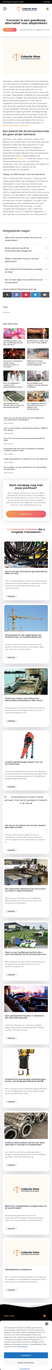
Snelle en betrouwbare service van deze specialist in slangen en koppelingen (25, 1143)
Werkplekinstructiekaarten (18, 1269)
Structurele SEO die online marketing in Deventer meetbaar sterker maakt (24, 449)
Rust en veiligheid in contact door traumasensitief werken (12, 385)
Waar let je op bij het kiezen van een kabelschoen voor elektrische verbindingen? (24, 419)
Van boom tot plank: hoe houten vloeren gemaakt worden (25, 826)
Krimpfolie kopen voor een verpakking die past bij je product (13, 343)
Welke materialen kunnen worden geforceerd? (26, 260)
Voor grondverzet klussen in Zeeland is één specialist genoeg (24, 1016)
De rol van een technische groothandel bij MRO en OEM (24, 439)
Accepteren (26, 1355)
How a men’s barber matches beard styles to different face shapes (26, 429)
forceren (21, 158)
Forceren (6, 312)
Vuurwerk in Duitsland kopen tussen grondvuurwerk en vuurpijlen (12, 364)
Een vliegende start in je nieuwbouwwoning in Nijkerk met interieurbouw (37, 406)
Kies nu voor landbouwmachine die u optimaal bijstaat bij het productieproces (25, 953)
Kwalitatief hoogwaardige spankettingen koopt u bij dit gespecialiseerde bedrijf (25, 1080)
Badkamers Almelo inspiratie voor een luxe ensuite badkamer (36, 363)
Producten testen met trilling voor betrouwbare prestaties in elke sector (24, 699)
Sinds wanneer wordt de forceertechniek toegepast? (26, 249)
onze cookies (22, 1347)
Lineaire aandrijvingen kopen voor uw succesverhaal (24, 763)
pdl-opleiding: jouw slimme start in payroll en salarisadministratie (13, 405)
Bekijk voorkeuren (26, 1363)
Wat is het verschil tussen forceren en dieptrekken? (26, 238)
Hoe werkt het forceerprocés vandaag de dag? (26, 270)
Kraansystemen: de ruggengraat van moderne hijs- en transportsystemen (23, 636)
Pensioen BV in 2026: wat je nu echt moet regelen (37, 342)
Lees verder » (9, 423)
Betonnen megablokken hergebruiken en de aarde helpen (26, 1207)
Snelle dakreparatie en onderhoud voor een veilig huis (26, 459)
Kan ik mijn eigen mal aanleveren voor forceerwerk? (26, 281)
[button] (46, 1324)
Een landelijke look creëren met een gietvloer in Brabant (37, 385)
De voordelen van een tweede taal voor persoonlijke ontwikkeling (25, 468)
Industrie (9, 30)
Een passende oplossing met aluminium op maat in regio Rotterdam (25, 889)
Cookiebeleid (24, 1368)
